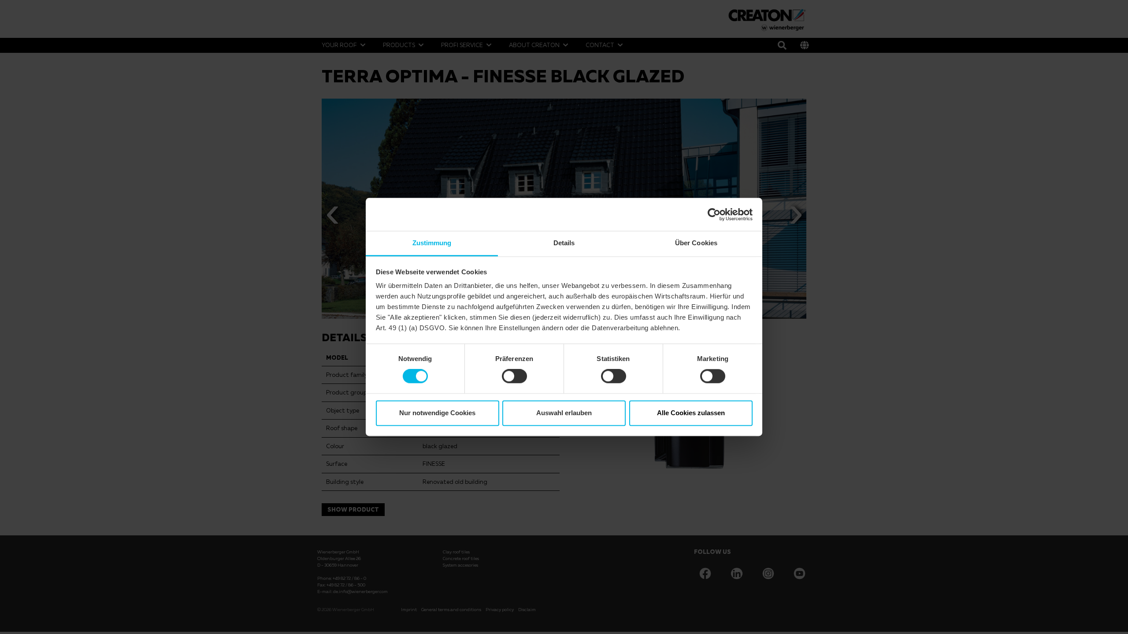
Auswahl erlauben (564, 413)
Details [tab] (564, 243)
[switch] (514, 376)
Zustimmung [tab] (432, 243)
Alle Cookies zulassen (691, 413)
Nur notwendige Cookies (437, 413)
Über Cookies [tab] (696, 243)
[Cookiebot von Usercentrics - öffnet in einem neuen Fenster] (714, 214)
